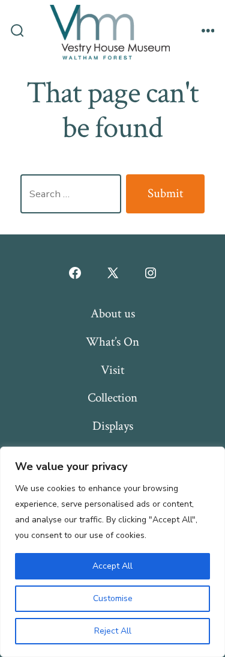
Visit (112, 370)
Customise (113, 598)
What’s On (112, 342)
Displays (112, 426)
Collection (112, 398)
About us (113, 313)
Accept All (112, 566)
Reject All (112, 631)
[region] (112, 552)
